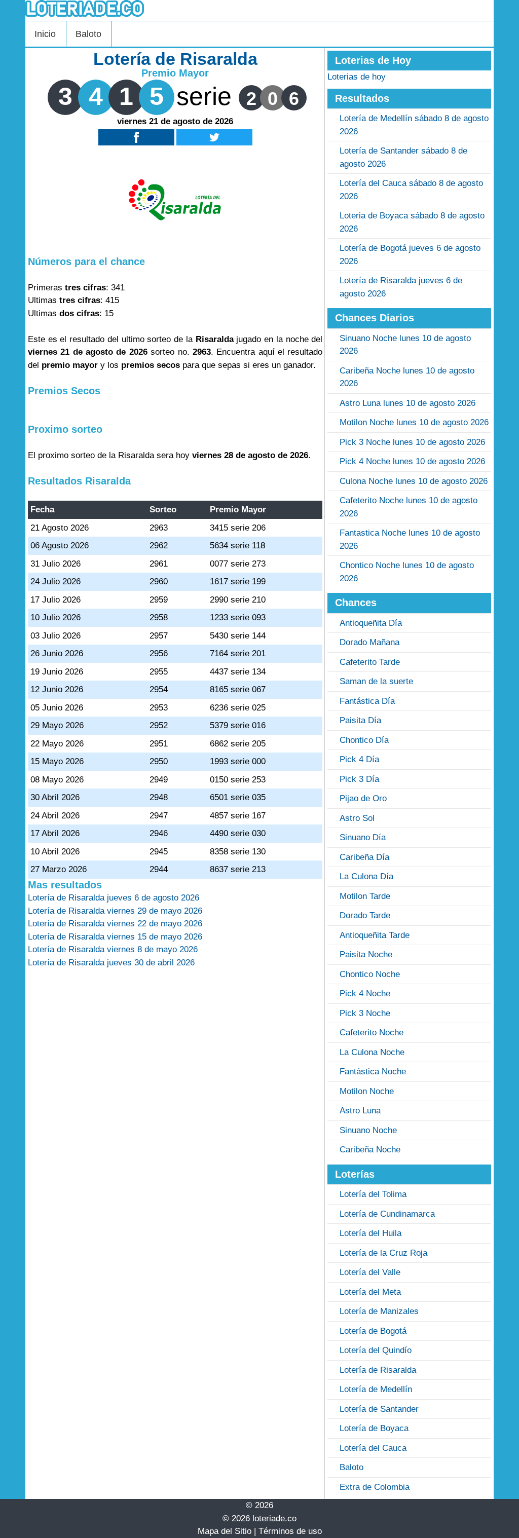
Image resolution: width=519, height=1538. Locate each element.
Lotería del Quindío (376, 1350)
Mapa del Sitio (224, 1531)
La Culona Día (366, 876)
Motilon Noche (367, 1091)
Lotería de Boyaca (374, 1428)
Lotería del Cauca (373, 1448)
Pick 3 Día (359, 779)
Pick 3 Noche (365, 1013)
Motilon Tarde (365, 896)
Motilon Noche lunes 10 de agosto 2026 (414, 422)
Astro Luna (360, 1110)
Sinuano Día (363, 837)
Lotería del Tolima (373, 1194)
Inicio (45, 34)
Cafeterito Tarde (370, 662)
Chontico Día (364, 740)
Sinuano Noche (368, 1130)
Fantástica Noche (373, 1071)
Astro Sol (357, 818)
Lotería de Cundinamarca (387, 1214)
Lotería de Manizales (379, 1311)
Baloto (88, 34)
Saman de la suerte (376, 681)
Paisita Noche (366, 954)
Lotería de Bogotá (373, 1331)
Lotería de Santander (379, 1409)
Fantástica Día (367, 701)
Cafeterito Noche (371, 1032)
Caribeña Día (364, 857)
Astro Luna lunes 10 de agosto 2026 (407, 403)
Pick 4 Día (359, 759)
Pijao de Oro (363, 798)
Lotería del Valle (370, 1272)
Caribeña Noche (370, 1149)
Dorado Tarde (365, 915)
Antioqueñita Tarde (375, 935)
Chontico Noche (370, 974)
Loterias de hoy (356, 77)
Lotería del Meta (370, 1292)
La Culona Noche (372, 1052)
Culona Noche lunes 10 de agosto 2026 (414, 481)
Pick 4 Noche (365, 993)
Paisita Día (360, 720)
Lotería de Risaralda (378, 1370)
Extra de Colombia (375, 1487)
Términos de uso (290, 1531)
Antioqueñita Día (371, 623)
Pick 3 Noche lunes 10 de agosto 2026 (412, 442)
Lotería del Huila (370, 1233)
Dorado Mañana (369, 642)
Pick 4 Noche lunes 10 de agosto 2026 (412, 461)
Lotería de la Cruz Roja (383, 1253)
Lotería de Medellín (376, 1389)
